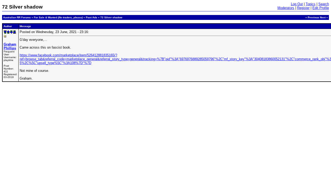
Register (303, 8)
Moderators (285, 8)
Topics (310, 4)
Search (323, 4)
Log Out (297, 4)
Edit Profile (320, 8)
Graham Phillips (10, 46)
